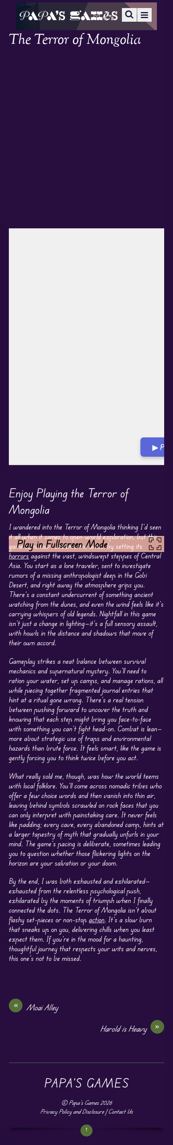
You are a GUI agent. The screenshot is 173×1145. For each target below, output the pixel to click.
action (97, 919)
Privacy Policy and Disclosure (72, 1111)
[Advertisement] (86, 138)
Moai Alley (36, 1007)
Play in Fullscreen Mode (62, 544)
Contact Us (120, 1111)
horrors (19, 555)
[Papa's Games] (68, 15)
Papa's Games (84, 1102)
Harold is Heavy (130, 1028)
